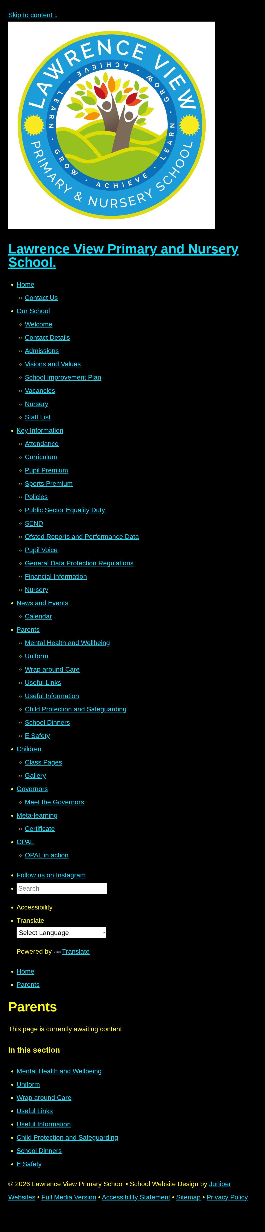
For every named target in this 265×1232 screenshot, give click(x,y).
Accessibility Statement (136, 1197)
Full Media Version (68, 1197)
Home (25, 971)
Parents (28, 984)
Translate (76, 951)
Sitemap (188, 1197)
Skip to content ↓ (33, 15)
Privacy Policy (227, 1197)
